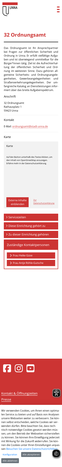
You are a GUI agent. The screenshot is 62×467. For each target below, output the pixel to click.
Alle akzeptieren (31, 454)
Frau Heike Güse (22, 255)
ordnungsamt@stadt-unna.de (30, 126)
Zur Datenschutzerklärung (43, 202)
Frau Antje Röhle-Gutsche (28, 263)
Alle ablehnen (10, 460)
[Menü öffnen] (58, 9)
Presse (6, 399)
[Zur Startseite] (25, 9)
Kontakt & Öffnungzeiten (19, 393)
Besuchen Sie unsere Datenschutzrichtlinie (32, 449)
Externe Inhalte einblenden (17, 202)
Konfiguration (10, 454)
